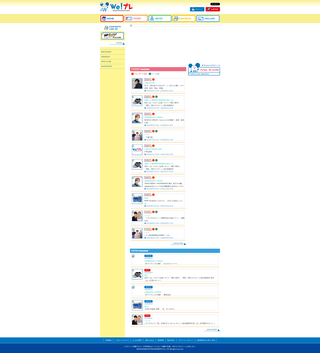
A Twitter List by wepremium (199, 74)
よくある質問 (136, 340)
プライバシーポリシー (185, 340)
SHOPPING (106, 66)
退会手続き (171, 340)
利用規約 (109, 340)
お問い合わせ (149, 340)
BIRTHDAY (106, 52)
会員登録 (214, 9)
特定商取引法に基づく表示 (206, 340)
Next (216, 42)
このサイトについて (122, 340)
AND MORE (178, 243)
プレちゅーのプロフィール (212, 65)
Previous (133, 42)
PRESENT (105, 56)
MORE (119, 43)
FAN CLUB (106, 61)
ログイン (199, 9)
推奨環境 (161, 340)
